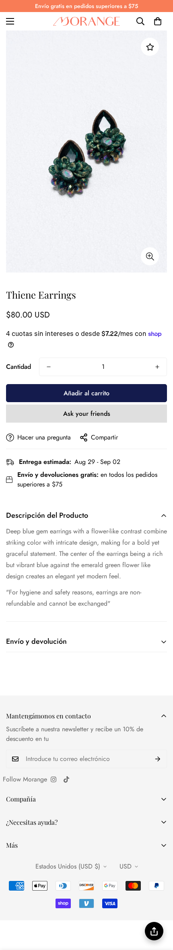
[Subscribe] (158, 759)
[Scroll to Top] (158, 907)
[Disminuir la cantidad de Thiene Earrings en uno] (48, 367)
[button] (157, 21)
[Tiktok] (66, 779)
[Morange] (86, 21)
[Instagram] (53, 779)
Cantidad (18, 366)
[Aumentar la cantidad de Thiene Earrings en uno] (157, 367)
